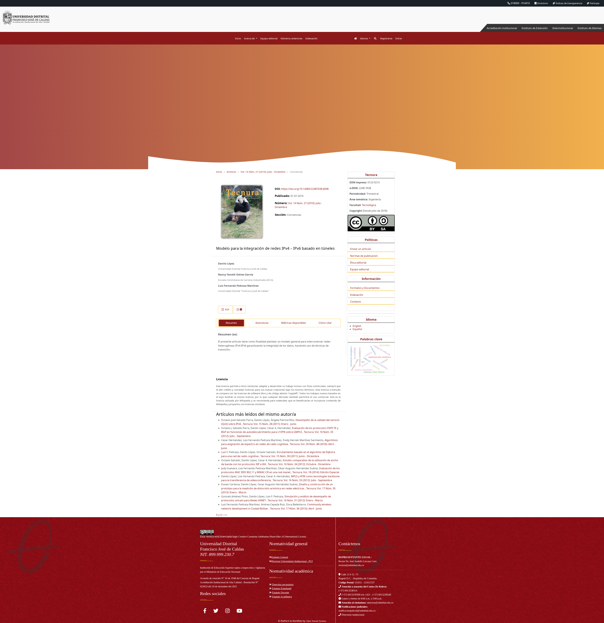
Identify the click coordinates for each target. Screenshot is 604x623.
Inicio (238, 38)
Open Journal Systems (316, 621)
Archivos (231, 171)
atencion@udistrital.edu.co (367, 602)
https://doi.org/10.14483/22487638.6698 (305, 189)
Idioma (364, 38)
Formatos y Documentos (365, 288)
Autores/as (261, 323)
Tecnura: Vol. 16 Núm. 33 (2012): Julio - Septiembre (302, 480)
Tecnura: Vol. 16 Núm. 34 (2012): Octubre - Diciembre (299, 464)
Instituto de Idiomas (590, 28)
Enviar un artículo (360, 249)
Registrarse (386, 38)
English (357, 326)
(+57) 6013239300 (351, 594)
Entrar (398, 38)
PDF (226, 309)
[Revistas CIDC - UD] (354, 38)
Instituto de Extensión (535, 28)
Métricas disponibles (293, 323)
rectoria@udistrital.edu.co (351, 565)
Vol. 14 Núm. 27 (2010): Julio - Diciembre (263, 171)
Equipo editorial (268, 38)
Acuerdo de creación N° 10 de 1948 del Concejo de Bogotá (229, 578)
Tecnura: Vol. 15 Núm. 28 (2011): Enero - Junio (269, 424)
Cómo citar (325, 323)
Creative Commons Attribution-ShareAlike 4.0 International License (272, 536)
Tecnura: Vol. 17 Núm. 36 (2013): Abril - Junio (296, 508)
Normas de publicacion (364, 256)
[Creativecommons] (371, 223)
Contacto (355, 301)
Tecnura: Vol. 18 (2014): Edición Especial (315, 472)
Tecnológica (369, 205)
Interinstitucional (562, 28)
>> (225, 515)
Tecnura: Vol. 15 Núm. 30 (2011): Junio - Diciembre (289, 456)
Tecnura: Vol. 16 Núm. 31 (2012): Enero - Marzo (295, 500)
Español (357, 329)
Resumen (231, 323)
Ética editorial (358, 262)
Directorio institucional (352, 614)
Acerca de (249, 38)
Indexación (311, 38)
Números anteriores (291, 38)
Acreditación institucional (502, 28)
